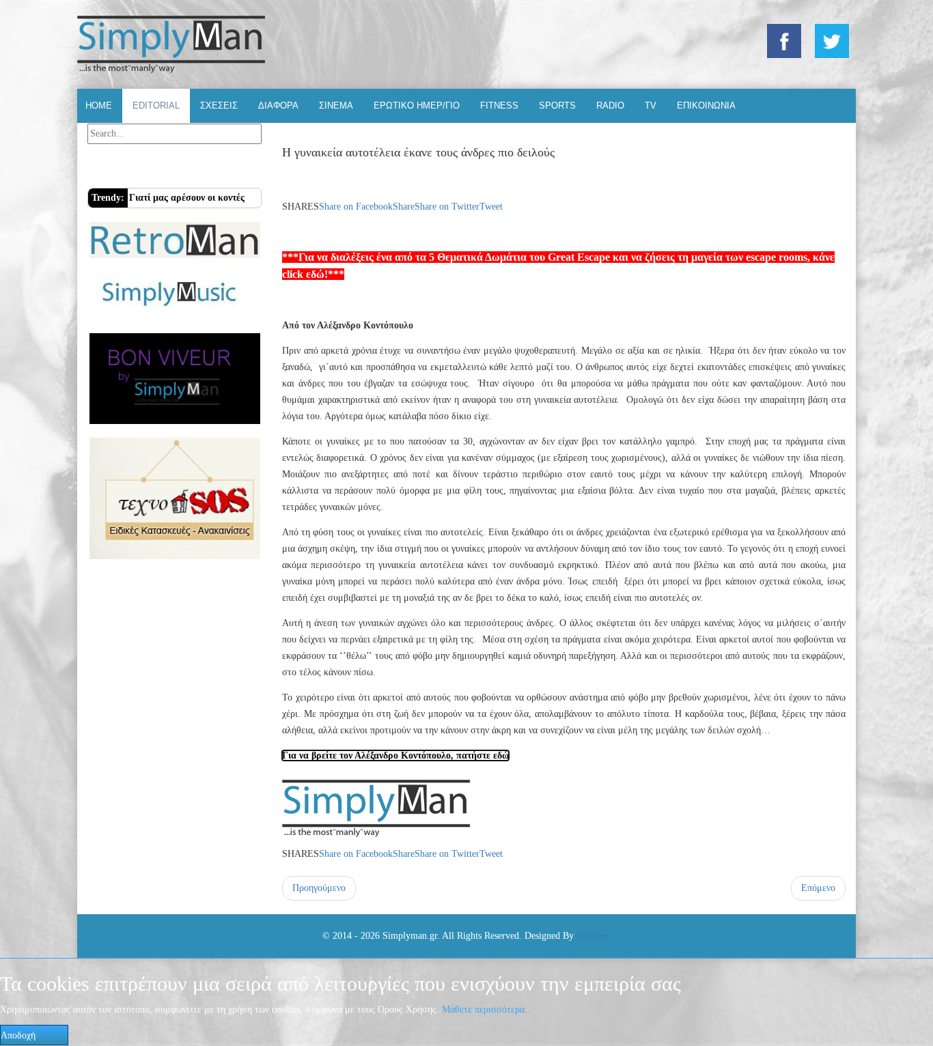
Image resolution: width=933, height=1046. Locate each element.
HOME (98, 105)
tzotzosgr (593, 936)
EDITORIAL (156, 105)
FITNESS (499, 105)
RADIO (610, 105)
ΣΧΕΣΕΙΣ (219, 105)
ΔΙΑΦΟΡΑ (278, 105)
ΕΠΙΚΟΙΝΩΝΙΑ (706, 105)
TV (650, 105)
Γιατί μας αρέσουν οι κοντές (187, 198)
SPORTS (557, 105)
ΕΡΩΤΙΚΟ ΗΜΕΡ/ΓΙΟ (417, 105)
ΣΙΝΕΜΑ (336, 105)
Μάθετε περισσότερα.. (486, 1009)
